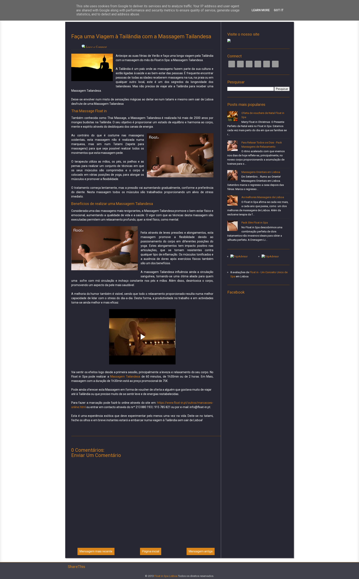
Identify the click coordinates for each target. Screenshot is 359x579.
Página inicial (150, 551)
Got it (279, 10)
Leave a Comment (96, 47)
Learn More (261, 10)
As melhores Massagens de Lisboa (262, 197)
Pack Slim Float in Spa (254, 222)
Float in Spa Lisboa (165, 576)
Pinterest (266, 64)
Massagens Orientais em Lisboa (260, 172)
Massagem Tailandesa (125, 376)
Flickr (275, 64)
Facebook (231, 64)
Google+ (249, 64)
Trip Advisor (257, 64)
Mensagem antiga (201, 551)
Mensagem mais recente (96, 551)
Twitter (240, 64)
